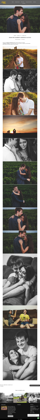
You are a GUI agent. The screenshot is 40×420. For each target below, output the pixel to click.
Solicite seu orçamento (34, 385)
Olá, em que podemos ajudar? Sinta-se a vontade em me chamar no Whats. (32, 415)
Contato (23, 3)
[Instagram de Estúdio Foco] (32, 412)
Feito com (20, 419)
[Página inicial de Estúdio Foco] (5, 2)
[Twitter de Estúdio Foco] (30, 412)
